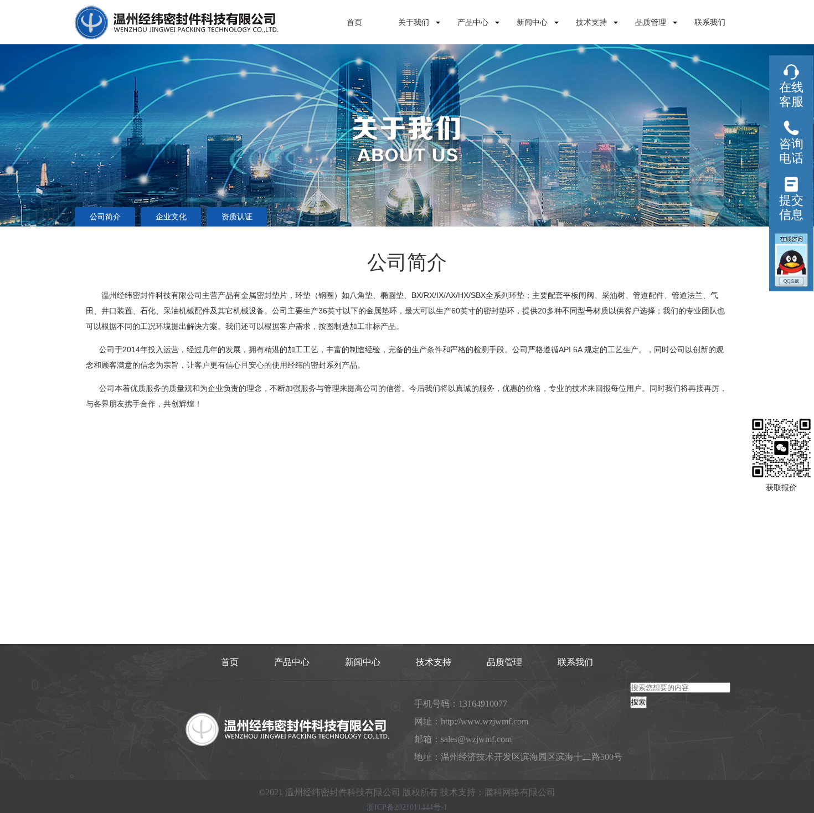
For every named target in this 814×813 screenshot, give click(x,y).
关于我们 (413, 22)
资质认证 (237, 217)
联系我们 (709, 22)
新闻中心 (532, 22)
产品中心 (472, 22)
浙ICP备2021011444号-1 (407, 807)
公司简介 (105, 217)
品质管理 (650, 22)
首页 (354, 22)
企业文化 (171, 217)
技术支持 (591, 22)
